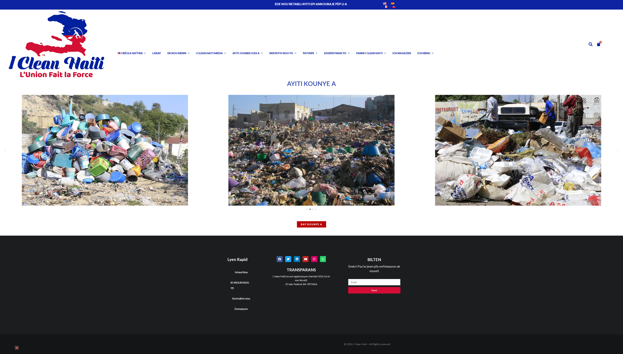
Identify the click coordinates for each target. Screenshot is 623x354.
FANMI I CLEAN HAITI (369, 53)
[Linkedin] (297, 259)
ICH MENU (423, 53)
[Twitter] (288, 259)
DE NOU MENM (176, 53)
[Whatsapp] (323, 259)
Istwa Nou (241, 272)
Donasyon (241, 309)
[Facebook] (280, 259)
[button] (5, 151)
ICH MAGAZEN (401, 53)
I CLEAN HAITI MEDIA (209, 53)
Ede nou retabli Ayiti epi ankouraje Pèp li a (311, 4)
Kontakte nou (241, 298)
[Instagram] (314, 259)
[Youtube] (306, 259)
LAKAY (156, 53)
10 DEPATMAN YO (335, 53)
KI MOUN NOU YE (240, 285)
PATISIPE (308, 53)
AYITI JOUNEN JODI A (246, 53)
